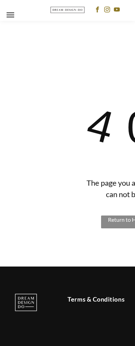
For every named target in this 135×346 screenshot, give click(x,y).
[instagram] (107, 10)
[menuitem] (96, 299)
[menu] (10, 15)
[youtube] (116, 10)
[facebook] (97, 10)
